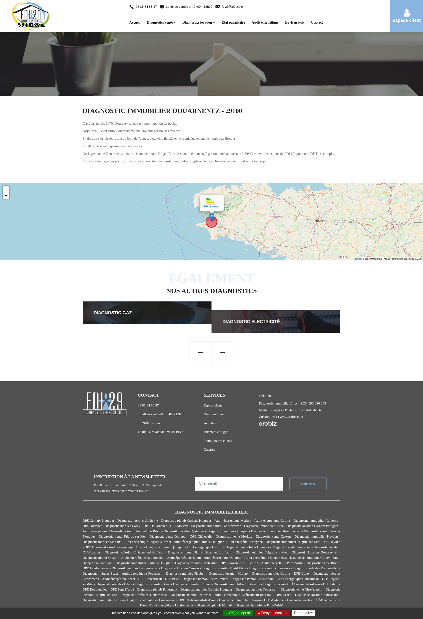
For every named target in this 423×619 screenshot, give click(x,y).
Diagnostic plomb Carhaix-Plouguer (186, 520)
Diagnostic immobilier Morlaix (252, 579)
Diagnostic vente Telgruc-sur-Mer (122, 536)
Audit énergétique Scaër (118, 579)
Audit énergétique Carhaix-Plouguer (199, 542)
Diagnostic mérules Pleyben (185, 573)
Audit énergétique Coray (126, 547)
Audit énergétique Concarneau (297, 579)
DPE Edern (330, 584)
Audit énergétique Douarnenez (265, 557)
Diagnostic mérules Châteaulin (196, 563)
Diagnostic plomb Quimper (165, 547)
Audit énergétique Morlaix (233, 520)
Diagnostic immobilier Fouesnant (205, 579)
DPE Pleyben (331, 542)
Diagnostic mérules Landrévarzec (135, 568)
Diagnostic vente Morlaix (234, 536)
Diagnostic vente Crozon (273, 536)
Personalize (303, 613)
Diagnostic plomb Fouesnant (157, 589)
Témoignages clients (218, 440)
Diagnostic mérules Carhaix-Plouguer (206, 589)
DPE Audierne (274, 600)
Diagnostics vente (160, 22)
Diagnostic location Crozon (180, 568)
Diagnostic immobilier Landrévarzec (216, 526)
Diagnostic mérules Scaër (100, 573)
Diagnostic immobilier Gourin (103, 600)
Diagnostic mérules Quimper (227, 531)
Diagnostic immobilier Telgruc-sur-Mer (292, 542)
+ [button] (6, 189)
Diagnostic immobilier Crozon (240, 600)
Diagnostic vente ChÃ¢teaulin (302, 589)
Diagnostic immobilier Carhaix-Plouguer (144, 563)
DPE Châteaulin (201, 536)
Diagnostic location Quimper (184, 531)
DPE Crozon (229, 563)
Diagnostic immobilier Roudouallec (276, 531)
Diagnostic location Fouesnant (316, 594)
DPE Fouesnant (95, 547)
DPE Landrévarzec (96, 568)
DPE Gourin (249, 563)
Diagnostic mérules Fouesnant (256, 589)
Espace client (213, 405)
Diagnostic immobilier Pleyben (316, 536)
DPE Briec (172, 579)
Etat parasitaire (233, 22)
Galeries (209, 449)
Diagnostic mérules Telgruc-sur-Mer (261, 552)
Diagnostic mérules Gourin (271, 573)
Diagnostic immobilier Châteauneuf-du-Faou (199, 552)
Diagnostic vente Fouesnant (291, 547)
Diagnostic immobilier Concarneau (151, 600)
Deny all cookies (273, 613)
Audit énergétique (265, 22)
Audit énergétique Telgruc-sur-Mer (147, 542)
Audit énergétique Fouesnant (142, 573)
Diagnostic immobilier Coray (310, 557)
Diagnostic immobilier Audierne (316, 520)
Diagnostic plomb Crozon (100, 557)
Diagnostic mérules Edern (114, 584)
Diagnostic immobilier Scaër (191, 594)
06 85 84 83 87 (147, 6)
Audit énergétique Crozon (204, 547)
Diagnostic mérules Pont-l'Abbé (224, 568)
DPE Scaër (283, 594)
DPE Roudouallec (95, 589)
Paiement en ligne (216, 432)
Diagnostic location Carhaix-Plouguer (312, 526)
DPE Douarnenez (155, 526)
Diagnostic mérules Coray (122, 526)
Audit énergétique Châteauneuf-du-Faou (243, 594)
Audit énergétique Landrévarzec (171, 605)
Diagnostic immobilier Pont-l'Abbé (259, 605)
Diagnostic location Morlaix (229, 573)
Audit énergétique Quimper (223, 557)
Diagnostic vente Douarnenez (269, 568)
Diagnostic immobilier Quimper (247, 547)
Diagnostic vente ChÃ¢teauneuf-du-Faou (291, 584)
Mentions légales (270, 410)
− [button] (6, 195)
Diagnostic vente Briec (322, 563)
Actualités (210, 423)
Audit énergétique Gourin (272, 520)
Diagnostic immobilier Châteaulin (237, 584)
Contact (317, 22)
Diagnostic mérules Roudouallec (315, 568)
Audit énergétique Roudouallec (142, 557)
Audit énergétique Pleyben (244, 542)
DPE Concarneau (150, 579)
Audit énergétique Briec (143, 531)
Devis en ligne (214, 414)
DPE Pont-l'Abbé (122, 589)
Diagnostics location (197, 22)
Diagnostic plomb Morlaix (215, 605)
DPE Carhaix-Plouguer (98, 520)
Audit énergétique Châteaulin (103, 531)
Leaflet (357, 258)
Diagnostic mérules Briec (152, 584)
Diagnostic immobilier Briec (278, 403)
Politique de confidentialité (303, 410)
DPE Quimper (92, 526)
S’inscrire (308, 484)
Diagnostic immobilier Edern (264, 526)
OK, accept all (239, 613)
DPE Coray (302, 573)
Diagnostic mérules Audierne (137, 520)
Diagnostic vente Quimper (168, 536)
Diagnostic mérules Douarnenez (144, 594)
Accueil (134, 22)
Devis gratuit (294, 22)
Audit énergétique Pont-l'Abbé (282, 563)
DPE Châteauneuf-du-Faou (197, 600)
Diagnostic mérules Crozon (192, 584)
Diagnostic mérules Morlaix (102, 542)
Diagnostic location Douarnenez (315, 552)
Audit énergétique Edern (184, 557)
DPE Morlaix (179, 526)
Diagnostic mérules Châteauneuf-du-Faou (134, 552)
